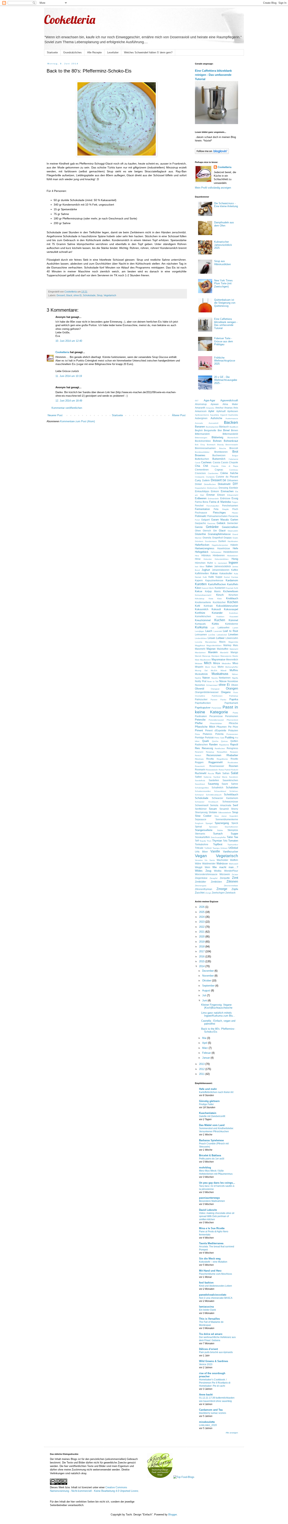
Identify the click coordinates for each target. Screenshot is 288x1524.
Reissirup (210, 752)
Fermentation (202, 509)
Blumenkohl (232, 437)
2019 (202, 941)
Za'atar (235, 874)
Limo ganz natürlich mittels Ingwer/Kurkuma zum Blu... (218, 1014)
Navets (214, 678)
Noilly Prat (200, 681)
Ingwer (233, 562)
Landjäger (199, 631)
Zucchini (200, 892)
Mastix (235, 656)
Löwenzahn (232, 638)
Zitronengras (200, 886)
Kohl (197, 605)
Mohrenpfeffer (231, 667)
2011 (202, 1073)
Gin (215, 530)
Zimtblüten (216, 881)
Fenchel (199, 505)
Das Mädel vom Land (212, 1125)
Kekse (198, 591)
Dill (224, 480)
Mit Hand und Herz (210, 1270)
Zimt (235, 877)
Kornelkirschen (203, 616)
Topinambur (232, 844)
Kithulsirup (199, 598)
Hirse (198, 559)
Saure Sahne (230, 784)
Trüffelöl (208, 848)
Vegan (201, 855)
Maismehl (200, 649)
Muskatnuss (220, 673)
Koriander (217, 612)
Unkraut (223, 848)
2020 (202, 936)
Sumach (218, 833)
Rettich (198, 755)
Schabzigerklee (202, 788)
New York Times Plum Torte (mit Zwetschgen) (223, 283)
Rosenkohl (200, 766)
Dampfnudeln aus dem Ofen (224, 224)
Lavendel (218, 631)
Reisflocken (220, 748)
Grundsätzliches (72, 52)
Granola (207, 537)
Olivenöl (199, 688)
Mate (197, 660)
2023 (202, 921)
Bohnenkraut (231, 440)
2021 (202, 931)
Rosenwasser (216, 766)
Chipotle (214, 466)
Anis (235, 407)
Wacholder (222, 860)
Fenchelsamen (230, 505)
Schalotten (232, 787)
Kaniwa (234, 577)
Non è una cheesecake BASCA (215, 1298)
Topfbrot (217, 844)
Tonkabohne (201, 844)
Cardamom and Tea (211, 1409)
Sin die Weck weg (210, 1258)
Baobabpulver (212, 427)
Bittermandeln (202, 434)
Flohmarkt (200, 516)
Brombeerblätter (202, 452)
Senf (235, 805)
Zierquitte (225, 878)
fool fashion (206, 1282)
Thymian (217, 840)
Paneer (214, 699)
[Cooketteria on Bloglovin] (212, 153)
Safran (225, 773)
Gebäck (221, 523)
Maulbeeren (205, 660)
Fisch (235, 509)
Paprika (233, 699)
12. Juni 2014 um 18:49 (68, 400)
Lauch (208, 631)
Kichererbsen (230, 591)
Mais (235, 645)
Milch (207, 663)
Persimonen (231, 716)
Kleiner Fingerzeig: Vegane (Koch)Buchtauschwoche (216, 1006)
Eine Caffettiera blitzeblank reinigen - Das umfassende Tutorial (213, 75)
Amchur (219, 407)
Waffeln (234, 860)
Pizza (197, 734)
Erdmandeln (213, 498)
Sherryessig (201, 812)
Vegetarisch (110, 295)
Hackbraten (233, 541)
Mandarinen (200, 652)
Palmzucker (201, 699)
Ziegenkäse (201, 878)
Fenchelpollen (212, 506)
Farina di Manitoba (220, 501)
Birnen (234, 430)
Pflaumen (221, 726)
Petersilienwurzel (216, 720)
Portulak (209, 737)
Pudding (229, 737)
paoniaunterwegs (209, 1197)
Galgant (205, 519)
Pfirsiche (233, 723)
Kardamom (232, 580)
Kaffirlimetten (202, 573)
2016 (202, 956)
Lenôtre (211, 635)
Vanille (215, 851)
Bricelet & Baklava (210, 1155)
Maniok (198, 656)
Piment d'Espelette (215, 730)
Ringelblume (222, 759)
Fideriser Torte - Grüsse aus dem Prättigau (223, 341)
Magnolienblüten (214, 645)
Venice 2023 (205, 1364)
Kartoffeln (232, 584)
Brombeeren (221, 452)
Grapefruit (217, 537)
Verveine (199, 860)
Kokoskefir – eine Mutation (213, 1261)
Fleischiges (219, 512)
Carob (197, 462)
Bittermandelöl (230, 434)
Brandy (220, 445)
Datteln (206, 480)
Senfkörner (201, 809)
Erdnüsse (225, 498)
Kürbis (215, 623)
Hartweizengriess (204, 548)
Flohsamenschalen (217, 516)
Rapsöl (234, 744)
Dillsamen (232, 480)
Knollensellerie (203, 602)
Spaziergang (222, 823)
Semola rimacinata (220, 805)
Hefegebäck (201, 551)
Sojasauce (200, 819)
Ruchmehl (200, 773)
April (205, 1042)
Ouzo (235, 692)
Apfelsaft (221, 411)
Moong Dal (201, 670)
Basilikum (234, 427)
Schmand (199, 795)
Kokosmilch (201, 609)
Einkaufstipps (202, 491)
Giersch (207, 530)
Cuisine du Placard (227, 476)
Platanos (207, 734)
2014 (202, 966)
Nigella (235, 678)
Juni (205, 1000)
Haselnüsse (223, 548)
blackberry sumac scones (212, 1413)
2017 (202, 951)
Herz (197, 556)
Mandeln (213, 652)
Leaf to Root (230, 631)
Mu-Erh (214, 670)
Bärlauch (224, 426)
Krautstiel (234, 616)
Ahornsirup (201, 404)
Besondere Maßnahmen (212, 1201)
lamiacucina (206, 1306)
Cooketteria (69, 19)
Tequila (202, 841)
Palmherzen (217, 696)
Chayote (233, 462)
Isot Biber (199, 566)
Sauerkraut (200, 784)
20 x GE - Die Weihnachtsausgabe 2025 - (225, 380)
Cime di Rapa (229, 466)
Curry (198, 480)
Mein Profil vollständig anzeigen (213, 187)
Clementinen (202, 469)
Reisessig (207, 748)
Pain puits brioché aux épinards (216, 1352)
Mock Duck (210, 667)
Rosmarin (200, 769)
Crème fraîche (229, 473)
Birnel (226, 430)
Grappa (228, 537)
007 (196, 401)
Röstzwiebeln (212, 770)
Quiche (215, 741)
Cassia (216, 462)
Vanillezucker (230, 851)
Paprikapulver (202, 707)
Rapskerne (224, 745)
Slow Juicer (220, 816)
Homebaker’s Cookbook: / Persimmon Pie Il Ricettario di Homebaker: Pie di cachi (214, 1382)
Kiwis (211, 598)
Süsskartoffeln (202, 837)
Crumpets (210, 477)
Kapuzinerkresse (214, 580)
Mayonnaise (218, 659)
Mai (204, 1038)
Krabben (220, 616)
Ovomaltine (200, 696)
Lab (212, 628)
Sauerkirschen (230, 780)
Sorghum (199, 823)
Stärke (220, 830)
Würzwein (224, 874)
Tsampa (216, 848)
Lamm (235, 628)
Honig (235, 558)
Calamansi (233, 459)
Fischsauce (201, 512)
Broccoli (233, 448)
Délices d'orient (208, 1349)
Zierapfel (213, 878)
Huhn (210, 563)
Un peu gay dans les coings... (217, 1182)
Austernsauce (232, 418)
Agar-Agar (209, 400)
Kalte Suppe (215, 577)
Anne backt (206, 1394)
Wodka (217, 870)
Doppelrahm (200, 488)
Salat (234, 773)
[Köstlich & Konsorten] (160, 1477)
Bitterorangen (201, 437)
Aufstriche (216, 418)
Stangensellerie (203, 830)
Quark (205, 741)
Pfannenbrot (232, 720)
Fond (197, 520)
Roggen (199, 762)
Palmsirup (233, 696)
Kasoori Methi (208, 588)
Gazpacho (200, 523)
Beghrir (199, 430)
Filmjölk (225, 509)
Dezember (208, 970)
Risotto (234, 759)
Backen (231, 422)
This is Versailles (209, 1318)
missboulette (207, 1421)
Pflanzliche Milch (205, 726)
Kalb (205, 577)
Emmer (210, 494)
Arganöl (223, 415)
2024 (202, 916)
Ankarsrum (200, 411)
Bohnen (217, 440)
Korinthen (233, 613)
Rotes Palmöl (225, 770)
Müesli (223, 670)
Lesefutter (113, 52)
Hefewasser (216, 552)
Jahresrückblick (222, 566)
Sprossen (213, 827)
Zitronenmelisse (231, 886)
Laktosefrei (223, 627)
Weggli (198, 867)
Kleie (219, 598)
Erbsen (221, 495)
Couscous (200, 473)
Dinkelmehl (224, 484)
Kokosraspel (231, 609)
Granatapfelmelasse (219, 534)
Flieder (235, 513)
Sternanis (200, 833)
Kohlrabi (208, 606)
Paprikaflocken (203, 703)
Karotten (201, 584)
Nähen (235, 674)
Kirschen (233, 595)
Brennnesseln (232, 445)
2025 (202, 911)
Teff (197, 840)
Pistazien (233, 730)
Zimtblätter (200, 881)
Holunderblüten (222, 559)
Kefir (236, 588)
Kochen (232, 602)
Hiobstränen (232, 556)
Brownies (200, 455)
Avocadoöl (213, 423)
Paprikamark (231, 703)
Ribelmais (199, 759)
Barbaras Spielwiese (211, 1140)
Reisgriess (232, 748)
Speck (234, 823)
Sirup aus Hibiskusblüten (222, 263)
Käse (198, 587)
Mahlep (227, 645)
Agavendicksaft (229, 400)
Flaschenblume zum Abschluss (215, 1274)
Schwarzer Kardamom (225, 798)
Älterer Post (179, 415)
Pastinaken (201, 716)
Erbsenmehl (232, 495)
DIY (235, 484)
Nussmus (200, 685)
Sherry (234, 809)
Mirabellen (226, 663)
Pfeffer (199, 723)
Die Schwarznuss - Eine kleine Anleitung (226, 205)
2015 (202, 961)
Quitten (234, 741)
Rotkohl (234, 770)
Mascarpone (226, 656)
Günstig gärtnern (209, 1101)
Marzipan (215, 656)
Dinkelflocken (210, 484)
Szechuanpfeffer (218, 837)
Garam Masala (220, 519)
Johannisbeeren (220, 570)
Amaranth (200, 407)
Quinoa (224, 741)
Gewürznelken (230, 527)
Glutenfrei (200, 534)
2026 (202, 906)
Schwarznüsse (230, 801)
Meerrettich (232, 659)
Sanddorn (233, 777)
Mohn (221, 666)
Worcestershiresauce (206, 874)
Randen (213, 744)
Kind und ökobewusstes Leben (215, 1285)
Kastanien (220, 588)
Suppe (234, 833)
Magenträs (233, 642)
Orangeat (215, 689)
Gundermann (211, 541)
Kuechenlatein (207, 1113)
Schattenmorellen (203, 791)
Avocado (199, 423)
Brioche (222, 448)
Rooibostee (233, 762)
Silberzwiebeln (224, 812)
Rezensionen (213, 755)
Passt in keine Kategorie (216, 709)
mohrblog (205, 1167)
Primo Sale (219, 738)
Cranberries (213, 473)
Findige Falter (206, 1104)
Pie (230, 726)
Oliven (234, 685)
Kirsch (220, 594)
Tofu (225, 840)
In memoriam (221, 563)
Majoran (211, 648)
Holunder (208, 559)
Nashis (198, 678)
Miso (235, 663)
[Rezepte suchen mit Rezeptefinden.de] (183, 1477)
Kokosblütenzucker (227, 605)
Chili (205, 465)
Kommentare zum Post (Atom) (77, 421)
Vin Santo (210, 860)
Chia (197, 465)
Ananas (228, 407)
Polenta (219, 734)
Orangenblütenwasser (207, 692)
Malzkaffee (222, 649)
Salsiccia (207, 777)
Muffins (234, 670)
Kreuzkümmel (203, 620)
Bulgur (235, 455)
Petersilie (200, 719)
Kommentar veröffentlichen (67, 407)
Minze (216, 663)
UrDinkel (233, 847)
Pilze (235, 726)
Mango (234, 652)
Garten (234, 519)
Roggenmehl (215, 762)
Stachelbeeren (231, 827)
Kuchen (219, 620)
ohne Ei (77, 295)
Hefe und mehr (208, 1089)
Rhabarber (232, 755)
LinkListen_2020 (208, 1425)
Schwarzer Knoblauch (206, 802)
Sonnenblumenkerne (227, 819)
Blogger (172, 1514)
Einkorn (215, 491)
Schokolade (89, 295)
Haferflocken (202, 544)
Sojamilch (233, 816)
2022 (202, 926)
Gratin (235, 538)
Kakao (214, 573)
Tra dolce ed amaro (210, 1334)
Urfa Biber (201, 851)
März (205, 1047)
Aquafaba (214, 415)
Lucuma (198, 642)
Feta (216, 509)
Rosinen (233, 766)
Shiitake (213, 812)
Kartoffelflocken (217, 584)
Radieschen (201, 744)
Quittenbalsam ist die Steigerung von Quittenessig (224, 302)
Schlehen (233, 791)
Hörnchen (200, 563)
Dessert (61, 295)
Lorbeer (220, 638)
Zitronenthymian (203, 889)
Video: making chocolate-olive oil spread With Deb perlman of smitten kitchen (216, 1216)
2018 (202, 946)
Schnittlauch (231, 794)
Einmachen (227, 491)
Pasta (235, 713)
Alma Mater (230, 404)
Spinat (198, 826)
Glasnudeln (233, 531)
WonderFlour (231, 870)
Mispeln (199, 666)
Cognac (219, 469)
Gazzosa (211, 523)
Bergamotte (210, 430)
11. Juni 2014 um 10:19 (68, 376)
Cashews (206, 462)
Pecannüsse (216, 716)
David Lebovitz (208, 1209)
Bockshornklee (203, 441)
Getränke (212, 527)
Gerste (199, 527)
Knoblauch (232, 598)
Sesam (213, 808)
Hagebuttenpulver (220, 545)
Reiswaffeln (222, 752)
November (208, 975)
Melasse (198, 663)
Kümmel (233, 620)
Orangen (232, 688)
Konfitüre (200, 612)
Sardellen (214, 780)
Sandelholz (200, 780)
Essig (235, 498)
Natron (206, 677)
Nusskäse (232, 681)
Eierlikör (233, 488)
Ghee (198, 530)
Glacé (69, 295)
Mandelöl (224, 652)
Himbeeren (219, 555)
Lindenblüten (201, 638)
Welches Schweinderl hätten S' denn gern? (148, 52)
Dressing (223, 488)
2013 (202, 1064)
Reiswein (234, 752)
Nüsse (222, 681)
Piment (199, 730)
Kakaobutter (225, 573)
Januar (206, 1057)
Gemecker (232, 523)
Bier (220, 430)
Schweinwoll (201, 805)
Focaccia (233, 516)
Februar (207, 1052)
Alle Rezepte (94, 52)
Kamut (227, 577)
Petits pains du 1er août (211, 1158)
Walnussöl (233, 864)
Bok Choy (200, 445)
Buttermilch (218, 458)
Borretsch (211, 445)
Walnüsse (222, 863)
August (206, 990)
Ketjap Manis (213, 591)
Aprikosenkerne (202, 415)
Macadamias (210, 642)
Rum (218, 773)
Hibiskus (206, 555)
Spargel (209, 823)
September (208, 985)
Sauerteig (213, 783)
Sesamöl (224, 809)
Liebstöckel (222, 635)
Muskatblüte (201, 674)
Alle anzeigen (232, 1433)
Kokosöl (216, 609)
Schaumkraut (220, 791)
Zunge (208, 893)
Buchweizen (219, 455)
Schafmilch (217, 787)
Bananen (200, 426)
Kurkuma (201, 627)
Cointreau (233, 470)
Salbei (198, 776)
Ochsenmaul (211, 685)
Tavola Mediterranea (211, 1243)
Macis (222, 641)
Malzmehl (234, 649)
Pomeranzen (232, 734)
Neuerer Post (55, 415)
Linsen (211, 638)
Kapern (199, 580)
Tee (236, 837)
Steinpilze (232, 830)
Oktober (207, 980)
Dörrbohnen (212, 488)
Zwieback (230, 892)
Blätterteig (217, 437)
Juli (204, 995)
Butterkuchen (202, 459)
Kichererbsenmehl (203, 595)
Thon (209, 841)
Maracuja (206, 656)
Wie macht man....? (225, 867)
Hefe (235, 548)
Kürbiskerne (231, 623)
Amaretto (210, 408)
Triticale (199, 848)
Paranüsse (216, 708)
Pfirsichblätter (216, 723)
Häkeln (234, 545)
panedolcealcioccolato (212, 1294)
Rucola (211, 773)
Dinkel (198, 484)
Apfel (211, 411)
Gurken (222, 541)
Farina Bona (201, 502)
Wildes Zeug (203, 870)
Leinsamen (201, 634)
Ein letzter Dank (207, 1309)
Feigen (235, 502)
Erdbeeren (200, 498)
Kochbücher (219, 602)
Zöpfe (235, 889)
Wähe (198, 863)
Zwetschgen (218, 892)
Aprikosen (232, 411)
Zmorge (221, 889)
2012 (202, 1069)
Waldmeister (209, 863)
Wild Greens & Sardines (213, 1361)
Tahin (230, 837)
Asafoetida (233, 415)
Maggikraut (200, 645)
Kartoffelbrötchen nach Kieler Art (216, 1092)
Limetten (233, 634)
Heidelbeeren (230, 552)
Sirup (99, 295)
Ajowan (215, 404)
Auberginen (201, 418)
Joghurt (206, 569)
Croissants (199, 477)
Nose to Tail (212, 681)
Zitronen (232, 881)
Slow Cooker (203, 815)
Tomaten (233, 840)
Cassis (224, 462)
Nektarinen (225, 677)
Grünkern (199, 541)
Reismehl (199, 752)
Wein (207, 867)
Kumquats (200, 623)
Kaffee (234, 570)
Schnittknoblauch (214, 795)
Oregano (226, 692)
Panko (223, 699)
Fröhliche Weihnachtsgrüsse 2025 (224, 360)
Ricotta (210, 759)
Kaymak (229, 588)
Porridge (199, 737)
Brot (235, 451)
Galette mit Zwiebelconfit (212, 1116)
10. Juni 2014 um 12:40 (68, 340)
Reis (197, 748)
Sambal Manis (220, 777)
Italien (209, 566)
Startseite (52, 52)
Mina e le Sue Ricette (212, 1228)
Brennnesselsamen (205, 448)
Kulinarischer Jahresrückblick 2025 (223, 244)
